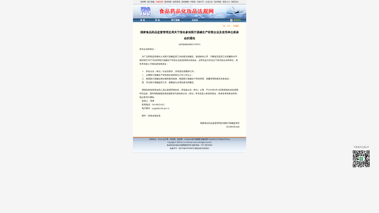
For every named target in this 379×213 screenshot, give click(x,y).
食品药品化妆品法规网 (176, 145)
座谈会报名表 (154, 116)
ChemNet (187, 139)
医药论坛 (235, 2)
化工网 (165, 139)
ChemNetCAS (213, 139)
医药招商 (168, 2)
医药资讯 (176, 2)
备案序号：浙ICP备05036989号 (182, 148)
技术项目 (217, 2)
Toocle (160, 139)
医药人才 (226, 2)
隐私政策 (198, 148)
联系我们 (205, 148)
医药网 (143, 2)
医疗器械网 (195, 139)
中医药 (193, 2)
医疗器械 (150, 2)
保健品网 (204, 139)
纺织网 (172, 139)
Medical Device (224, 139)
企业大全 (209, 2)
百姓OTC (200, 2)
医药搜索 (185, 2)
